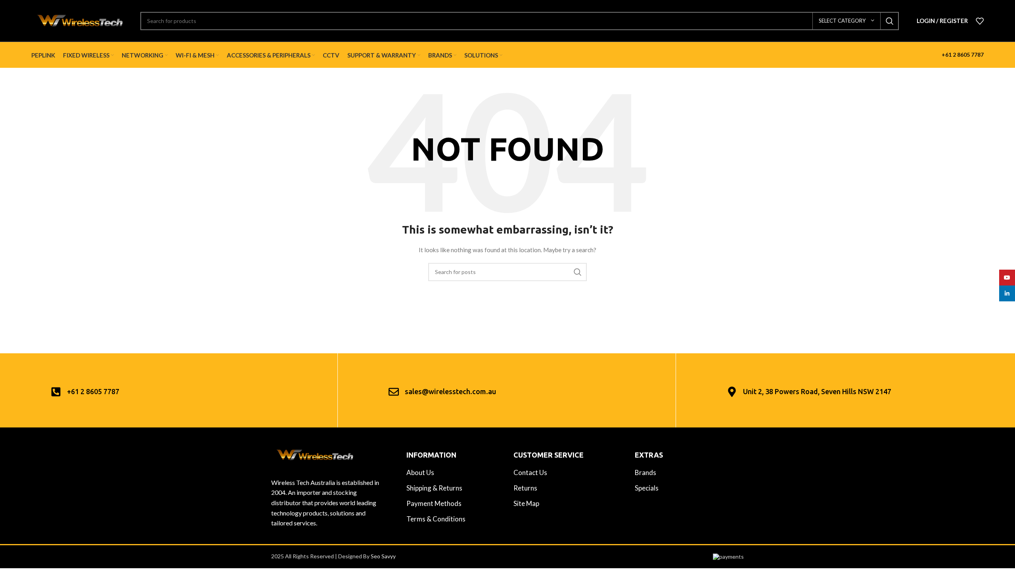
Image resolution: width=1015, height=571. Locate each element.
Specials (647, 488)
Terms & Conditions (435, 519)
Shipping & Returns (434, 488)
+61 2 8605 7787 (963, 54)
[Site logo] (79, 20)
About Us (420, 472)
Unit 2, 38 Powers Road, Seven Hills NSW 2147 (817, 391)
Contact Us (530, 472)
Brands (645, 472)
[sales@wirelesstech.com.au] (394, 392)
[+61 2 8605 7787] (56, 392)
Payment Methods (434, 503)
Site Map (526, 503)
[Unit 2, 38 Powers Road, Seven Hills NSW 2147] (732, 392)
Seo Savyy (383, 556)
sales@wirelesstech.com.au (450, 391)
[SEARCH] (890, 21)
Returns (525, 488)
